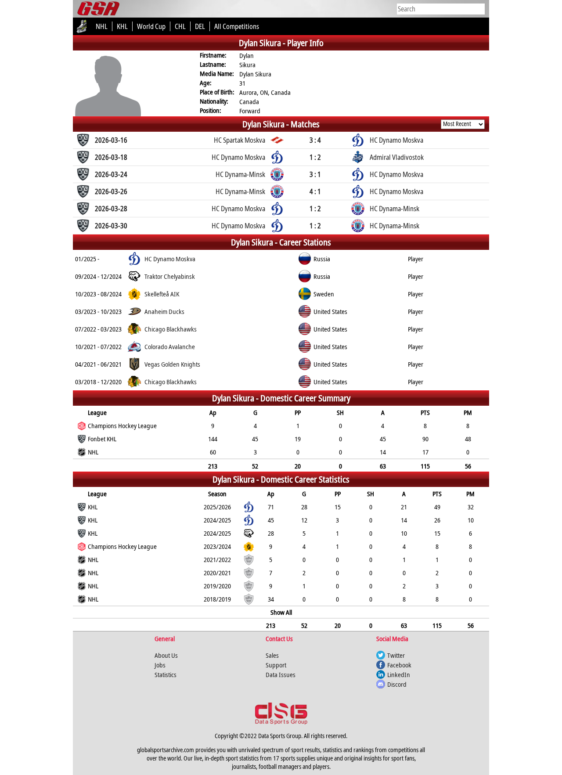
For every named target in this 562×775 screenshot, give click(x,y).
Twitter (396, 655)
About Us (166, 655)
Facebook (399, 664)
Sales (272, 655)
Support (276, 664)
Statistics (166, 674)
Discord (397, 684)
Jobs (160, 664)
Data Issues (280, 674)
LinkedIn (398, 674)
